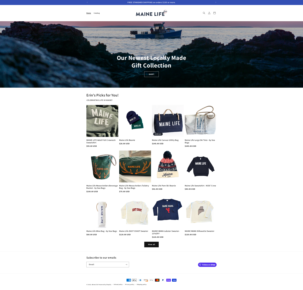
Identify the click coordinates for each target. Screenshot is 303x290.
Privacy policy (129, 284)
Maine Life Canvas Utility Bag (165, 140)
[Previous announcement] (87, 2)
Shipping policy (142, 284)
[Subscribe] (126, 264)
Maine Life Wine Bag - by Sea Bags (101, 231)
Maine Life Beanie (127, 140)
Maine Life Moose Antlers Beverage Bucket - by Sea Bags (102, 186)
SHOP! (151, 74)
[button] (204, 13)
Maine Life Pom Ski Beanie (164, 185)
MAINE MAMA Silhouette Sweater (199, 231)
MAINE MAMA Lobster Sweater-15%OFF (166, 232)
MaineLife (95, 284)
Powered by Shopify (104, 284)
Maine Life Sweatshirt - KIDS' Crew (200, 185)
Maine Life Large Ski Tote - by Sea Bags (200, 141)
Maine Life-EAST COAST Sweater (133, 231)
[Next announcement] (215, 2)
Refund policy (118, 284)
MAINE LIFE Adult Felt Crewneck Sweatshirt (101, 141)
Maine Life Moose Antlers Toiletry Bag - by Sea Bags (134, 186)
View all (151, 244)
